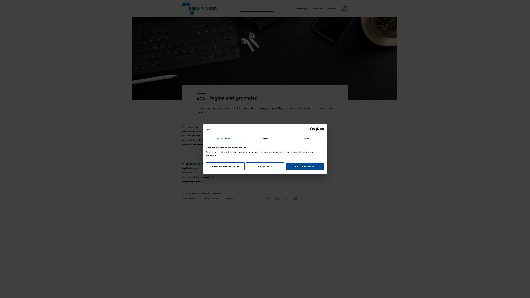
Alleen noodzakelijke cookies (225, 166)
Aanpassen (263, 166)
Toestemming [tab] (223, 139)
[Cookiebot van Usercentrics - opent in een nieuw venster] (312, 130)
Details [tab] (265, 139)
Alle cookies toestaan (304, 166)
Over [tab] (306, 139)
